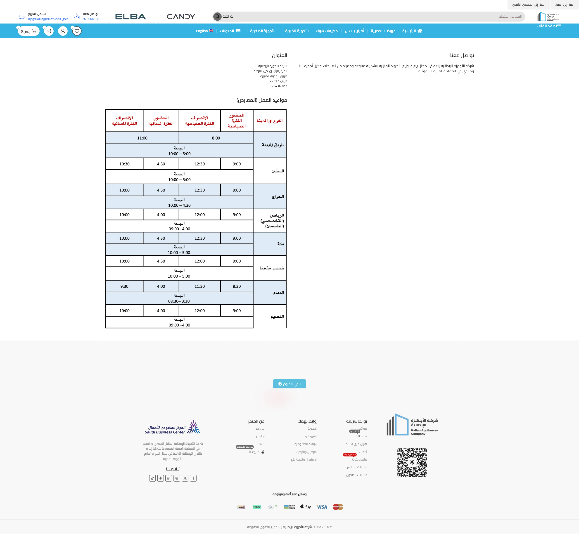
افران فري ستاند (356, 444)
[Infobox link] (86, 16)
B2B (262, 444)
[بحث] (217, 16)
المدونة (313, 428)
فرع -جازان (170, 358)
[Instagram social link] (176, 478)
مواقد (363, 428)
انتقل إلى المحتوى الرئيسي (528, 4)
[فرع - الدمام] (284, 362)
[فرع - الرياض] (379, 362)
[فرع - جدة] (475, 362)
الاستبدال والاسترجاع (304, 459)
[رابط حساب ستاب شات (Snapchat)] (160, 478)
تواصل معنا (257, 436)
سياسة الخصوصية (306, 444)
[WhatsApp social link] (168, 478)
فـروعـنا (248, 451)
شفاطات (358, 435)
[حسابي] (63, 30)
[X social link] (185, 478)
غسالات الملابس (356, 467)
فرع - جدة (458, 358)
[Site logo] (547, 16)
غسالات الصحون (356, 475)
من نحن (260, 428)
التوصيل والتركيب (307, 452)
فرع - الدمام (265, 358)
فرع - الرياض (360, 358)
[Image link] (412, 424)
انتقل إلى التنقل (564, 4)
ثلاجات (363, 452)
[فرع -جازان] (188, 362)
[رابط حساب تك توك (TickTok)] (152, 478)
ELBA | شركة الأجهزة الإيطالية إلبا (300, 527)
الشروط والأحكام (307, 436)
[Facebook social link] (193, 478)
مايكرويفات (355, 459)
